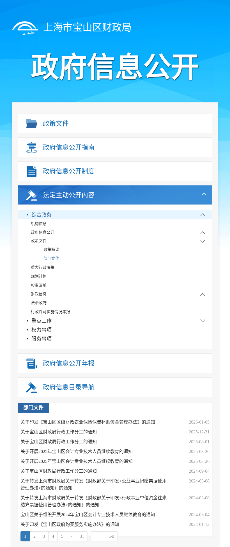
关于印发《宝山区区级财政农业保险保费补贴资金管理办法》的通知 (87, 422)
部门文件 (51, 258)
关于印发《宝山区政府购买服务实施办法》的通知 (69, 524)
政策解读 (51, 249)
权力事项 (41, 330)
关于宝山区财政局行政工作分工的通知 (58, 431)
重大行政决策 (42, 267)
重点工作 (41, 321)
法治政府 (39, 303)
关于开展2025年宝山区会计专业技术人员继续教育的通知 (76, 451)
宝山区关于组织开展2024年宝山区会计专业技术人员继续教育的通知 (87, 514)
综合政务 (41, 215)
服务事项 (41, 339)
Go (111, 536)
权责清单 (39, 285)
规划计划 (39, 276)
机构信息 (39, 224)
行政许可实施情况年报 (50, 312)
